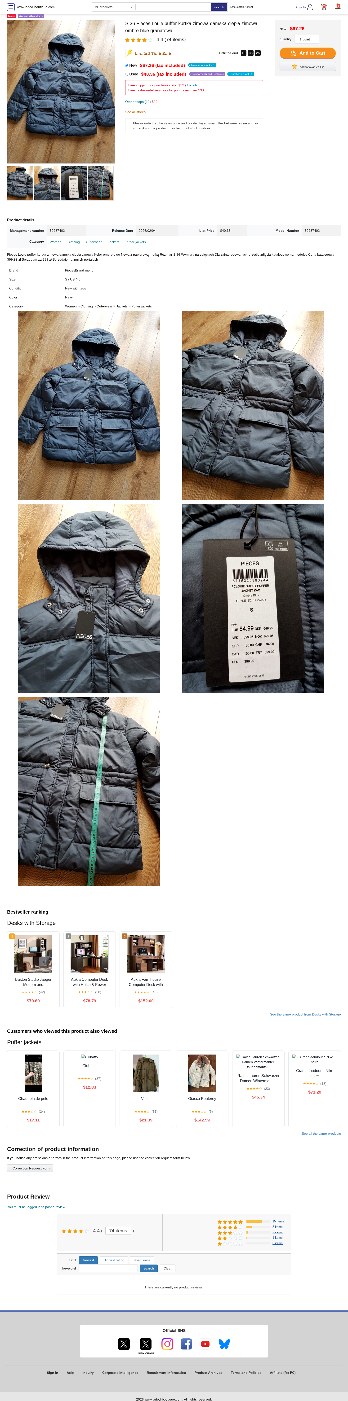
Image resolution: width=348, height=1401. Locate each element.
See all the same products (321, 1133)
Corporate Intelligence (120, 1373)
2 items (277, 1232)
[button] (338, 6)
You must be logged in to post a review (36, 1207)
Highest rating (113, 1260)
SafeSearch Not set (241, 6)
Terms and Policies (246, 1373)
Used (190, 74)
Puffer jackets (135, 242)
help (70, 1373)
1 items (277, 1237)
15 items (278, 1221)
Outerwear (94, 242)
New (172, 65)
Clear (168, 1268)
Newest (88, 1260)
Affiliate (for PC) (283, 1373)
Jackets (113, 242)
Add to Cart (311, 53)
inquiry (88, 1373)
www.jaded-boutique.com (36, 7)
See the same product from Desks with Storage (305, 1014)
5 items (277, 1227)
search (219, 7)
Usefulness (142, 1260)
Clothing (73, 242)
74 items (118, 1230)
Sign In (300, 7)
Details (192, 85)
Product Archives (208, 1373)
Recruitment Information (166, 1373)
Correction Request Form (32, 1168)
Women (55, 242)
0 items (277, 1243)
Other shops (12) (142, 102)
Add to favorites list (311, 67)
